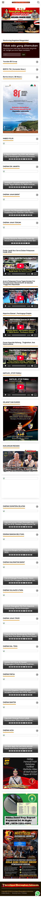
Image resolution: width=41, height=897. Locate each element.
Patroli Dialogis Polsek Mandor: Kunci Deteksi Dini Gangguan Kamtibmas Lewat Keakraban (20, 579)
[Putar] (6, 274)
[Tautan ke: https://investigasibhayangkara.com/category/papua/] (37, 674)
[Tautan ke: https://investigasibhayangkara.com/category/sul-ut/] (37, 590)
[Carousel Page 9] (29, 159)
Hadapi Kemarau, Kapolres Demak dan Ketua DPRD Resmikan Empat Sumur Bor (20, 239)
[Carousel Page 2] (12, 159)
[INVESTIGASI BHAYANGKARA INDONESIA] (21, 2)
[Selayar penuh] (35, 274)
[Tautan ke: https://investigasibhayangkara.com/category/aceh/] (37, 730)
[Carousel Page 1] (10, 159)
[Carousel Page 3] (15, 159)
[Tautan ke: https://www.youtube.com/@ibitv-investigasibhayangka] (37, 62)
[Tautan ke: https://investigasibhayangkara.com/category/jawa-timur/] (37, 618)
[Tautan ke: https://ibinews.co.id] (37, 77)
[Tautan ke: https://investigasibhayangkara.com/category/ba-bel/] (37, 534)
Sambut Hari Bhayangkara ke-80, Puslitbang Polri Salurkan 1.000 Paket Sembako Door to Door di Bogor (18, 211)
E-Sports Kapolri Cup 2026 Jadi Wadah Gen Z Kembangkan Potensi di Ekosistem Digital (20, 155)
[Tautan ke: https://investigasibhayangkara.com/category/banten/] (37, 702)
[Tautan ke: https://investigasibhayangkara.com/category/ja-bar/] (37, 195)
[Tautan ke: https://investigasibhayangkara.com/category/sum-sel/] (37, 506)
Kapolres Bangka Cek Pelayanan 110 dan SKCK (20, 551)
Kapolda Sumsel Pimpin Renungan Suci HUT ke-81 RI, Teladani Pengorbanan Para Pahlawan (20, 523)
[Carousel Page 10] (31, 159)
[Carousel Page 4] (17, 159)
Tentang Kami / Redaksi (19, 893)
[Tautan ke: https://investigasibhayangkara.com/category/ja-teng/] (37, 223)
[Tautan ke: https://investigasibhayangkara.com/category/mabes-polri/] (37, 139)
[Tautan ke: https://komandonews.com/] (37, 69)
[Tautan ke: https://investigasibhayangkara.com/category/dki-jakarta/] (37, 167)
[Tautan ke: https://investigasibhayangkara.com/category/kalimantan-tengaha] (37, 646)
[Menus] (3, 2)
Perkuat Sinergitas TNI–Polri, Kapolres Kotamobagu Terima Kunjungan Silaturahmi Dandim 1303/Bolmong (19, 607)
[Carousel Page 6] (22, 159)
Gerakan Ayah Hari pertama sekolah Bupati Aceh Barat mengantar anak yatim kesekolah (18, 747)
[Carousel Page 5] (19, 159)
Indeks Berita (5, 893)
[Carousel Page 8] (26, 159)
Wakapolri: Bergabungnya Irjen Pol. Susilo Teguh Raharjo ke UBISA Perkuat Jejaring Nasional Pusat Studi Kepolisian (19, 183)
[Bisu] (32, 274)
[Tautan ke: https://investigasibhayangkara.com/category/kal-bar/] (37, 562)
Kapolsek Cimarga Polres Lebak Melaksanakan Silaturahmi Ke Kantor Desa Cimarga (18, 719)
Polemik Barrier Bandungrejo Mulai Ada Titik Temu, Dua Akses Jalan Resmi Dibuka (20, 635)
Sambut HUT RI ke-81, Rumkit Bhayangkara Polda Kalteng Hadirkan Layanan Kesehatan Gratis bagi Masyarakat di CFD (19, 663)
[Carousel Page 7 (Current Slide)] (24, 159)
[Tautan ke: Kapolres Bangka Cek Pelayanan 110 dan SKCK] (20, 547)
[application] (20, 266)
